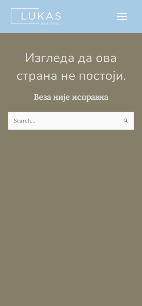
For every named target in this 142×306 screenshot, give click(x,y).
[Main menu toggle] (122, 16)
